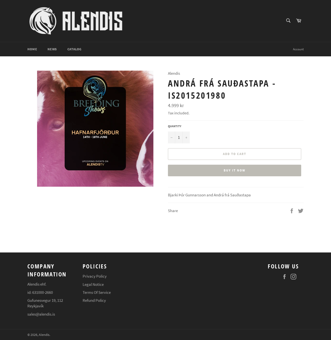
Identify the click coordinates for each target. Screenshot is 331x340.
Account (298, 49)
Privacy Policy (95, 276)
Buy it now (234, 170)
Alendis (44, 335)
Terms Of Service (97, 292)
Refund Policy (94, 300)
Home (32, 49)
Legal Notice (93, 284)
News (52, 49)
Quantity (174, 126)
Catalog (74, 49)
